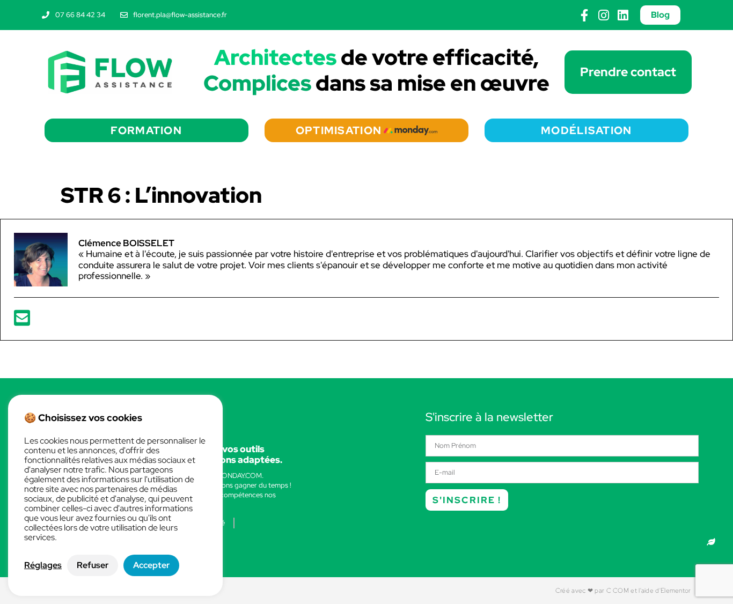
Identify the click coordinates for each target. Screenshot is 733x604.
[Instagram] (604, 15)
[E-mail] (22, 321)
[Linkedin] (623, 15)
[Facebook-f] (584, 15)
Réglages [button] (43, 565)
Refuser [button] (92, 565)
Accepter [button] (151, 565)
